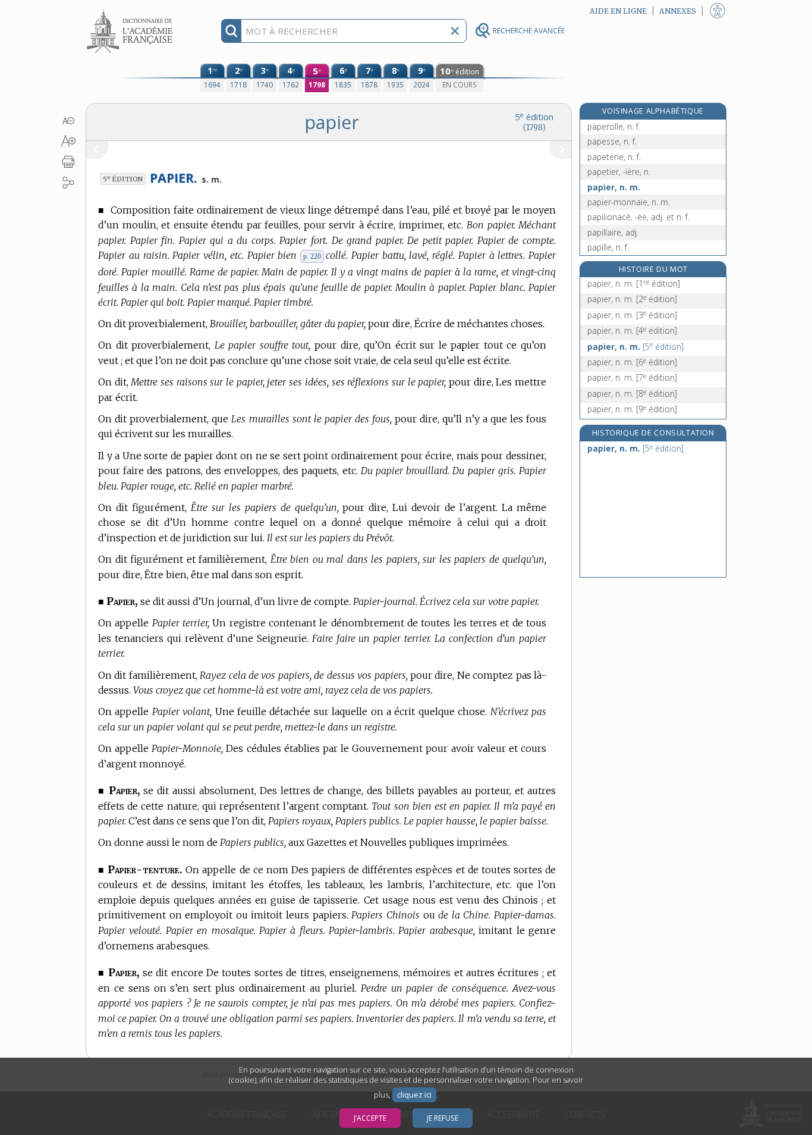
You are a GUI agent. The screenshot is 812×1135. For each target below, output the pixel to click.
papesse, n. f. (612, 141)
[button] (68, 120)
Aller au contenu (131, 10)
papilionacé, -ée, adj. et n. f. (638, 216)
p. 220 (312, 256)
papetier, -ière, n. (618, 171)
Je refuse (442, 1118)
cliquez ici (414, 1095)
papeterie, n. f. (614, 156)
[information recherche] (231, 31)
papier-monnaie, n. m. (628, 202)
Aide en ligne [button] (618, 11)
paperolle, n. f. (613, 126)
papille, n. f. (608, 247)
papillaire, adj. (612, 232)
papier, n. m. (613, 187)
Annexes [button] (677, 11)
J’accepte (370, 1118)
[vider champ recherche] (455, 31)
